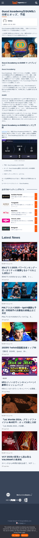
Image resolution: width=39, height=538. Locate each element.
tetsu (10, 21)
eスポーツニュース (7, 263)
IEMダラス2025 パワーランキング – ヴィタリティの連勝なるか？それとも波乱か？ (19, 270)
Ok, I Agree (15, 535)
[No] (37, 531)
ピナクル (4, 131)
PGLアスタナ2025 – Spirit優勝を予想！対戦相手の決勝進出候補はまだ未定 (19, 310)
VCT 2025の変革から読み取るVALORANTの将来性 (16, 458)
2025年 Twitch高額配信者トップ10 (19, 347)
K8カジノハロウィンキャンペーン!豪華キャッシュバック (19, 383)
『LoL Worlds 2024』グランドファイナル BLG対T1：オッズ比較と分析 (19, 421)
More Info (24, 535)
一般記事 (4, 378)
